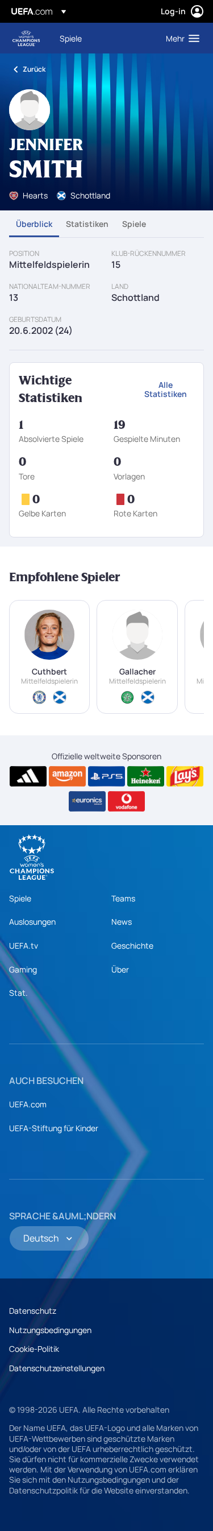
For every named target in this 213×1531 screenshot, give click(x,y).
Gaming (23, 969)
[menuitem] (103, 38)
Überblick (34, 224)
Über (120, 969)
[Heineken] (145, 776)
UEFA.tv (23, 945)
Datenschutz (32, 1310)
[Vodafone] (126, 801)
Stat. (18, 992)
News (121, 921)
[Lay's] (184, 776)
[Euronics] (87, 801)
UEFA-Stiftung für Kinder (53, 1128)
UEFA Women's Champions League (26, 38)
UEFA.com (28, 1104)
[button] (180, 38)
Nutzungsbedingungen (50, 1330)
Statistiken (87, 224)
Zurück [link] (34, 69)
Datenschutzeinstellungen (57, 1368)
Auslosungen (32, 921)
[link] (70, 38)
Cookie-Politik (34, 1348)
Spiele (134, 224)
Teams (123, 898)
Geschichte (132, 945)
